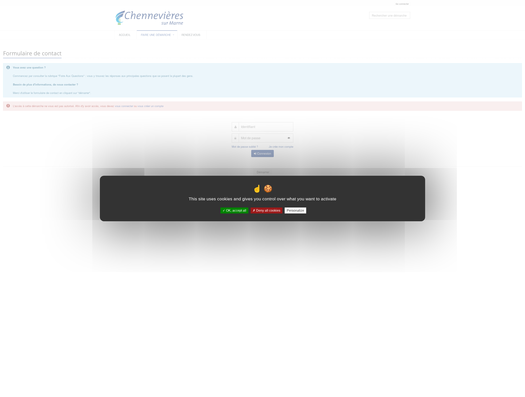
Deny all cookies (267, 210)
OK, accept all (235, 210)
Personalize (295, 210)
